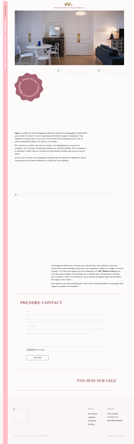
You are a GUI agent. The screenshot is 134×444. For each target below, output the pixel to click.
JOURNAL (91, 424)
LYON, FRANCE (112, 414)
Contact (5, 65)
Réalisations (5, 26)
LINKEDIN (91, 417)
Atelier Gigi (5, 11)
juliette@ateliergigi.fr (114, 420)
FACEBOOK (92, 421)
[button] (17, 38)
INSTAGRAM (92, 414)
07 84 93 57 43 (112, 417)
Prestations (5, 40)
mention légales (116, 436)
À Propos (5, 53)
